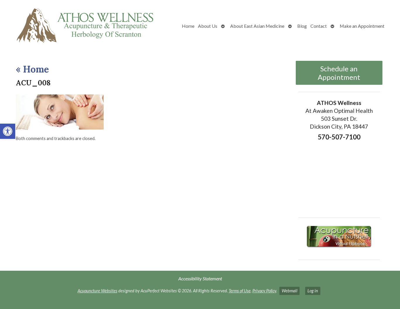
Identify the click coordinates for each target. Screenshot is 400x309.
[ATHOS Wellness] (84, 26)
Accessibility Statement (200, 278)
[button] (7, 131)
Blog (302, 26)
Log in (312, 290)
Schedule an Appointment (339, 72)
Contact (318, 26)
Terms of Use (240, 290)
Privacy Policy (264, 290)
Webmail (289, 290)
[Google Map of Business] (339, 177)
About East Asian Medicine (257, 26)
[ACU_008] (60, 127)
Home (188, 26)
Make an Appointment (362, 26)
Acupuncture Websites (97, 290)
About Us (207, 26)
